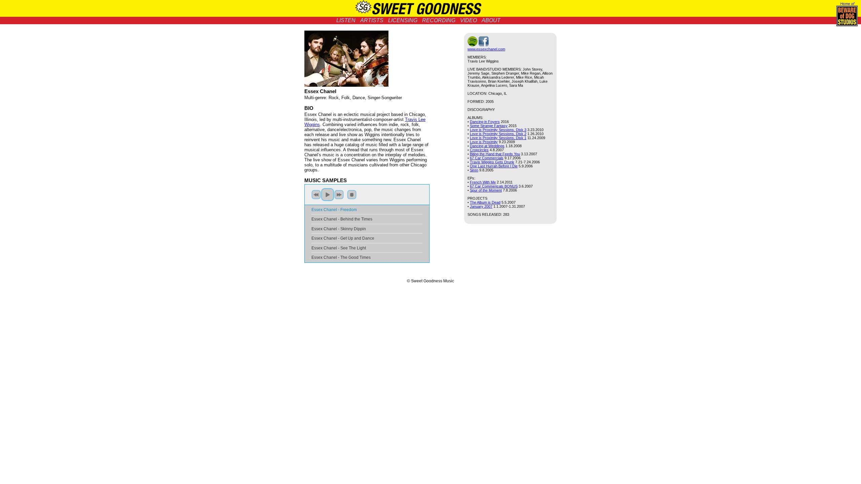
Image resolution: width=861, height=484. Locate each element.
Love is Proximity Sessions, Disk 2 (498, 134)
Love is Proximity (484, 142)
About (491, 20)
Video (468, 20)
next (339, 194)
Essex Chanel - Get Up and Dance (342, 238)
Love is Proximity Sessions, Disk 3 (498, 130)
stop (352, 194)
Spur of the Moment (486, 190)
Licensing (402, 20)
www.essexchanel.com (486, 49)
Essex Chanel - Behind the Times (341, 219)
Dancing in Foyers (485, 122)
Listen (345, 20)
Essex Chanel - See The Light (338, 248)
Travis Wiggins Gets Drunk (492, 162)
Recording (438, 20)
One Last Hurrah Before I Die (494, 166)
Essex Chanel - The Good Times (341, 257)
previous (316, 194)
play (327, 194)
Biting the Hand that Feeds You (495, 154)
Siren (474, 170)
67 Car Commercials (486, 158)
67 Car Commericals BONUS (494, 186)
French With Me (483, 182)
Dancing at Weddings (487, 146)
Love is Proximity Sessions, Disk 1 (498, 138)
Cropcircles (479, 150)
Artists (371, 20)
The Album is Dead (485, 202)
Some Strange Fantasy (489, 126)
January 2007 (481, 206)
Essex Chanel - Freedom (334, 210)
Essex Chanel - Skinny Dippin (338, 229)
